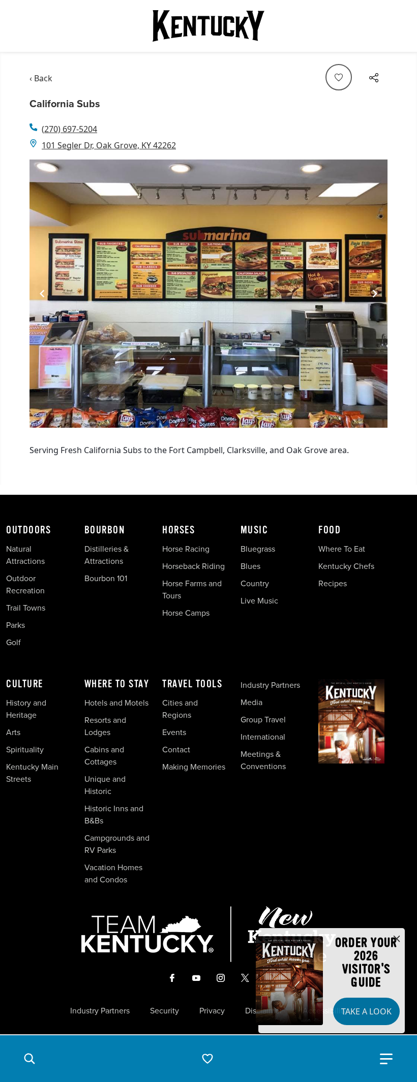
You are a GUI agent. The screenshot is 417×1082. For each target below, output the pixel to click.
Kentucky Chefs (346, 566)
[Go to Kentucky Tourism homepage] (208, 26)
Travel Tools (192, 684)
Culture (24, 684)
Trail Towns (25, 608)
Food (329, 530)
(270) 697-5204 (69, 129)
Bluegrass (258, 549)
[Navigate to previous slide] (42, 293)
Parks (15, 625)
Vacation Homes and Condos (113, 873)
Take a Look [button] (366, 1011)
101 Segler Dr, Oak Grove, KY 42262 (109, 145)
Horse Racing (186, 549)
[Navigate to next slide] (374, 293)
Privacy (212, 1011)
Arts (13, 732)
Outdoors (28, 530)
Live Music (259, 601)
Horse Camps (186, 613)
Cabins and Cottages (104, 756)
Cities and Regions (180, 709)
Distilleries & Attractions (106, 555)
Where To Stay (117, 684)
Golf (13, 642)
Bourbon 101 (105, 578)
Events (174, 732)
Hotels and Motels (116, 703)
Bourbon (104, 530)
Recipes (333, 583)
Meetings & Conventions (263, 760)
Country (255, 583)
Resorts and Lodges (105, 726)
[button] (29, 1058)
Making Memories (193, 767)
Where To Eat (341, 549)
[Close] (397, 939)
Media (251, 702)
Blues (250, 566)
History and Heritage (26, 709)
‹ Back (40, 78)
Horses (178, 530)
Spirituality (26, 749)
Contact (176, 749)
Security (164, 1011)
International (263, 737)
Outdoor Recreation (25, 584)
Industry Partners (270, 685)
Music (255, 530)
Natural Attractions (25, 555)
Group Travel (263, 719)
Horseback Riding (193, 566)
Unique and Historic (105, 785)
